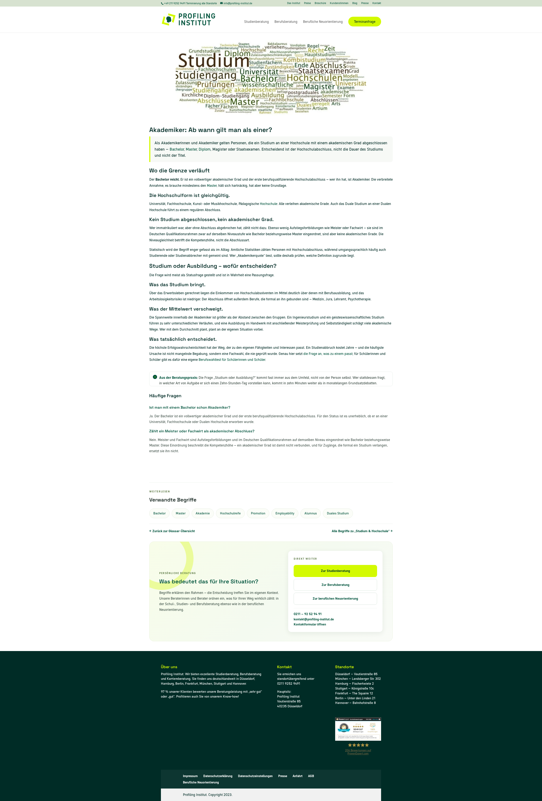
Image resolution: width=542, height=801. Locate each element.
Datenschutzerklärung (217, 776)
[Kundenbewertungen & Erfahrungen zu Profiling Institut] (358, 739)
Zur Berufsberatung (335, 585)
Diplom (204, 149)
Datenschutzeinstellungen (255, 776)
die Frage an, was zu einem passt (328, 353)
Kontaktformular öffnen (310, 624)
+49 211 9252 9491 (175, 3)
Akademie (203, 513)
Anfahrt (298, 776)
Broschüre (320, 3)
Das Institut (293, 3)
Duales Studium (338, 513)
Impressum (190, 776)
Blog (354, 3)
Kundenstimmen (339, 3)
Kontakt (376, 3)
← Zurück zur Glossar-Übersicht (172, 531)
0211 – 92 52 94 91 (308, 614)
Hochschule (268, 203)
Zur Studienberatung (335, 571)
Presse (365, 3)
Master (191, 149)
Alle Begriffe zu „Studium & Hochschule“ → (362, 531)
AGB (311, 776)
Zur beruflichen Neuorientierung (335, 598)
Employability (284, 513)
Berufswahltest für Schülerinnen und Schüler (232, 359)
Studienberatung (256, 22)
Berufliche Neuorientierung (323, 22)
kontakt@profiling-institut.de (314, 619)
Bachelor (177, 149)
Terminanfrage (364, 21)
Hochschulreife (230, 513)
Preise (307, 3)
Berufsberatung (285, 22)
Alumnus (310, 513)
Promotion (258, 513)
